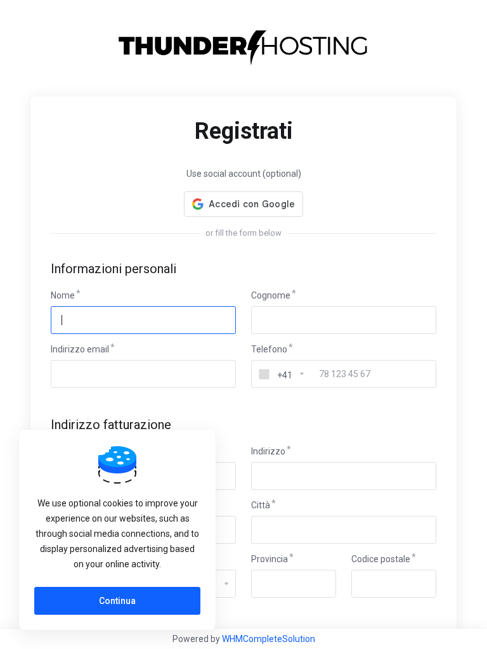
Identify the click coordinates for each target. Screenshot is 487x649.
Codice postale (380, 559)
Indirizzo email (80, 349)
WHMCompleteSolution (268, 639)
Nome (63, 295)
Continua (117, 601)
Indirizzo (268, 451)
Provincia (269, 559)
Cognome (270, 295)
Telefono (269, 349)
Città (260, 505)
